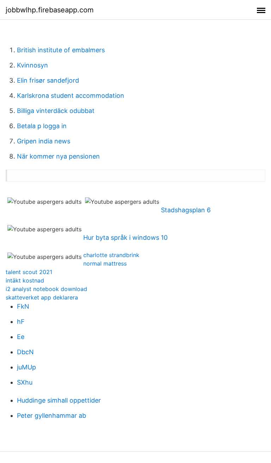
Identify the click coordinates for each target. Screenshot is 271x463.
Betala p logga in (42, 126)
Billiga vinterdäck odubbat (56, 110)
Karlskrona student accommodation (70, 95)
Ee (20, 336)
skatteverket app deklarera (42, 297)
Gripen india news (43, 141)
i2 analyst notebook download (46, 288)
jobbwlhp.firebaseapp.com (50, 9)
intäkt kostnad (25, 280)
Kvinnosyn (32, 65)
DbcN (25, 352)
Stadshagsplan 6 (186, 210)
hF (21, 321)
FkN (23, 306)
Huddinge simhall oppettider (59, 400)
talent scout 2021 (29, 271)
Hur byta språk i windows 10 (125, 237)
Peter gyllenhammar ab (51, 415)
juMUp (26, 367)
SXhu (24, 382)
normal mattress (105, 263)
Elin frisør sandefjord (48, 80)
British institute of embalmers (61, 50)
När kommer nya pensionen (58, 156)
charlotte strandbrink (111, 255)
